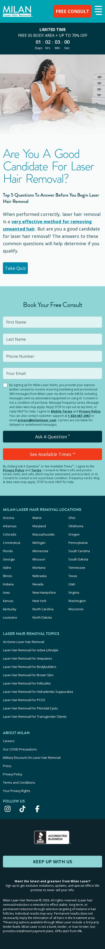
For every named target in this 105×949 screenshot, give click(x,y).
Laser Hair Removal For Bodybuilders (29, 666)
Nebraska (39, 576)
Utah (71, 584)
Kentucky (9, 609)
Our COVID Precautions (20, 749)
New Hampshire (44, 592)
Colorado (9, 534)
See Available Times (52, 454)
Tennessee (76, 567)
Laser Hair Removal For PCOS (24, 700)
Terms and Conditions (19, 782)
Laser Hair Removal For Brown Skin (28, 675)
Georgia (9, 559)
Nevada (37, 584)
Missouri (38, 559)
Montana (38, 567)
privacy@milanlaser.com (37, 420)
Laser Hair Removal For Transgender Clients (35, 716)
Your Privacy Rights (16, 791)
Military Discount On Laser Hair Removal (32, 757)
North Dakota (42, 617)
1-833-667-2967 (79, 416)
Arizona (8, 518)
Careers (9, 741)
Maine (37, 518)
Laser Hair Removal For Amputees (27, 658)
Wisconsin (76, 609)
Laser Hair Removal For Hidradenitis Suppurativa (38, 691)
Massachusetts (43, 534)
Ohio (71, 518)
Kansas (8, 601)
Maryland (39, 526)
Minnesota (40, 551)
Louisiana (10, 617)
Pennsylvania (78, 542)
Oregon (74, 534)
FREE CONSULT (72, 11)
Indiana (8, 584)
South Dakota (78, 559)
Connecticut (11, 542)
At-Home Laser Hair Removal (23, 642)
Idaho (7, 567)
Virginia (73, 592)
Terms (36, 470)
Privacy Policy (90, 411)
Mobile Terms (61, 411)
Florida (8, 551)
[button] (98, 10)
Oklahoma (75, 526)
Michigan (38, 542)
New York (39, 601)
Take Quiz (15, 268)
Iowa (6, 592)
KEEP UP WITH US (52, 862)
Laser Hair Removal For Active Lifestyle (30, 650)
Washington (77, 601)
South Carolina (79, 551)
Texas (72, 576)
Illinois (7, 576)
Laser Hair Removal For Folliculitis (27, 683)
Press (7, 766)
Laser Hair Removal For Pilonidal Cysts (30, 708)
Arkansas (10, 526)
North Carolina (42, 609)
